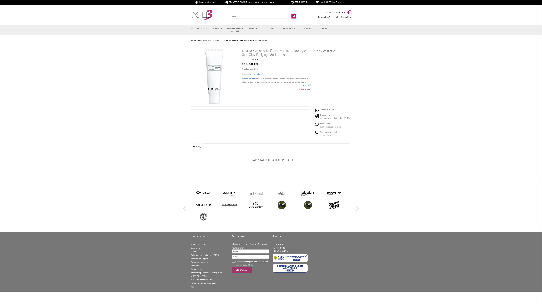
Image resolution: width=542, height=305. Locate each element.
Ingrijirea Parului (199, 28)
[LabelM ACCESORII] (334, 193)
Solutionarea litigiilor (199, 258)
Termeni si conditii (198, 244)
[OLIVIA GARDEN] (256, 205)
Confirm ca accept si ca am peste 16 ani (251, 263)
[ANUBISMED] (256, 193)
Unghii (271, 28)
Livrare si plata (197, 269)
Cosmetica (217, 28)
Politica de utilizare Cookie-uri (203, 283)
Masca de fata (248, 78)
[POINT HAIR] (308, 205)
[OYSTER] (204, 193)
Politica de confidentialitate (202, 279)
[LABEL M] (308, 193)
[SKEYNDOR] (204, 205)
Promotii (307, 28)
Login (328, 12)
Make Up (253, 28)
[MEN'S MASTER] (204, 216)
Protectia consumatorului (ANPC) (205, 255)
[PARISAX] (230, 205)
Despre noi (195, 248)
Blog (324, 28)
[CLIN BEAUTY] (282, 193)
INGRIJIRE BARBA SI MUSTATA (235, 30)
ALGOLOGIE (258, 74)
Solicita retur (196, 265)
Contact (194, 251)
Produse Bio (289, 28)
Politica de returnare (199, 262)
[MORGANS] (334, 205)
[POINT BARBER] (282, 205)
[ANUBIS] (230, 193)
